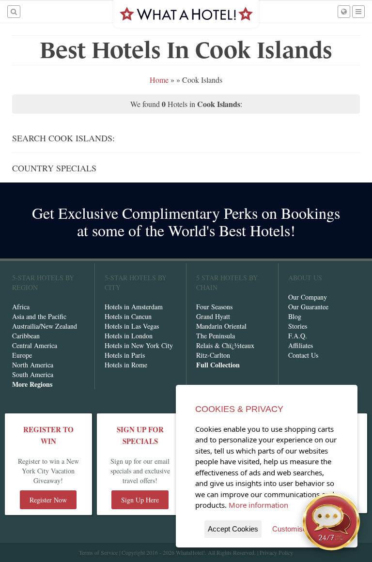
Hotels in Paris (125, 355)
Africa (21, 306)
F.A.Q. (297, 335)
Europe (22, 355)
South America (32, 374)
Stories (297, 326)
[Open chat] (331, 521)
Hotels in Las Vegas (132, 326)
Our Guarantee (308, 306)
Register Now (48, 499)
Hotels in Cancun (128, 316)
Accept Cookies (233, 529)
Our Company (307, 297)
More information (258, 505)
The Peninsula (215, 335)
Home (159, 80)
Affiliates (300, 345)
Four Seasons (214, 306)
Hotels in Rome (126, 364)
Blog (294, 316)
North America (32, 364)
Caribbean (26, 335)
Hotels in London (129, 335)
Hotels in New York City (139, 345)
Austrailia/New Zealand (44, 326)
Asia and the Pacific (39, 316)
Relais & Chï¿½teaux (225, 345)
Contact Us (303, 355)
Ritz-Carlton (213, 355)
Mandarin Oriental (221, 326)
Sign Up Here (140, 499)
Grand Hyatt (213, 316)
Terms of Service (98, 552)
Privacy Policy (276, 552)
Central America (34, 345)
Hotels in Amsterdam (134, 306)
